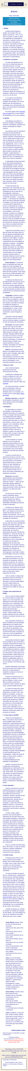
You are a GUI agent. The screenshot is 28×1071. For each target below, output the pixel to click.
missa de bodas (7, 897)
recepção (5, 383)
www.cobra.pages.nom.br (14, 24)
